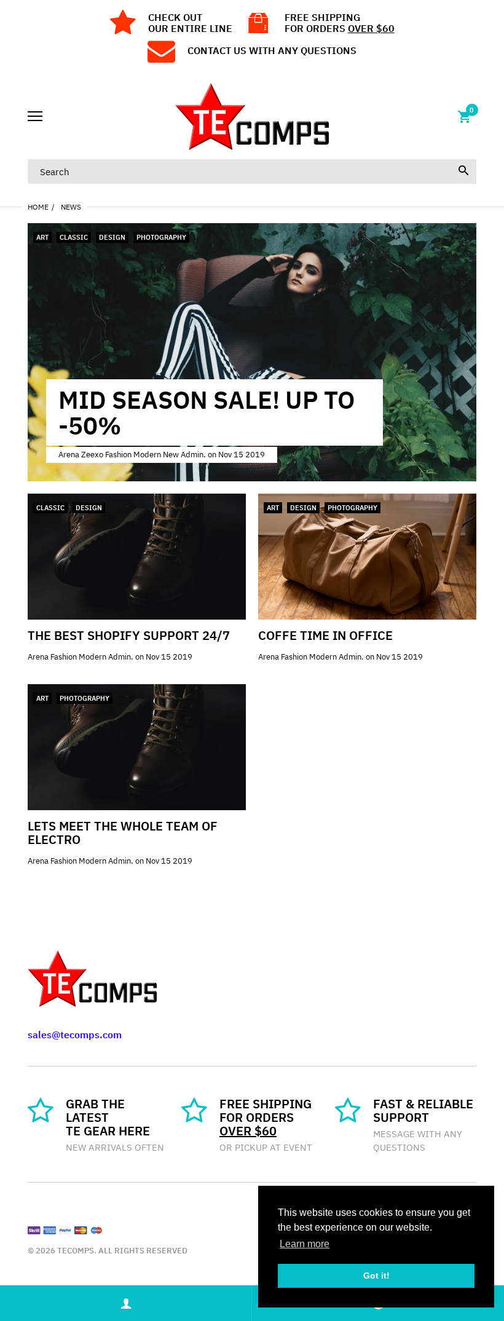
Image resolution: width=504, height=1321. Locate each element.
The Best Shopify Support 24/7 (129, 635)
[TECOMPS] (252, 116)
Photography (161, 237)
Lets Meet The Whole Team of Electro (123, 833)
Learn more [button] (304, 1244)
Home (38, 206)
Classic (74, 237)
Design (112, 237)
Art (42, 237)
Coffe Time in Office (325, 635)
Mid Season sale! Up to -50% (206, 412)
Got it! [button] (376, 1275)
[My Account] (126, 1303)
